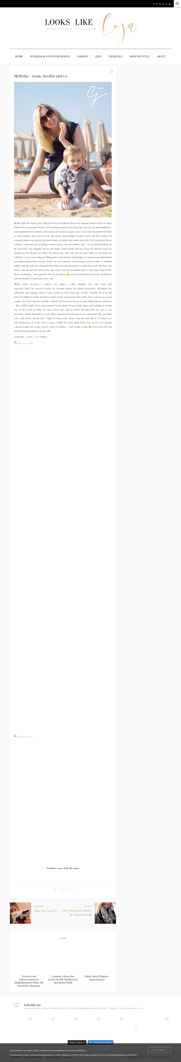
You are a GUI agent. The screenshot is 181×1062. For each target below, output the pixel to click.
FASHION (82, 56)
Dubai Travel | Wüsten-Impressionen (97, 978)
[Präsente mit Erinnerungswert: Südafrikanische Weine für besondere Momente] (29, 957)
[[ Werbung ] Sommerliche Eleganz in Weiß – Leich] (113, 1027)
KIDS (98, 56)
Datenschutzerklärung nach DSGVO (121, 1055)
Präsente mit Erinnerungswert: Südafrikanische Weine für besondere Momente (29, 981)
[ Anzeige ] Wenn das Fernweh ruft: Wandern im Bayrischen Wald (63, 979)
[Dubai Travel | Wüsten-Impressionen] (97, 957)
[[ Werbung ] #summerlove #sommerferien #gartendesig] (90, 1027)
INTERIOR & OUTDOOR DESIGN (50, 56)
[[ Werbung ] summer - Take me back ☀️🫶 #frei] (44, 1027)
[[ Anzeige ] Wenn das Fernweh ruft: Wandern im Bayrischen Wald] (63, 957)
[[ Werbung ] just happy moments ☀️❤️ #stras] (67, 1027)
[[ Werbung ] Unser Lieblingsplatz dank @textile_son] (136, 1027)
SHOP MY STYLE (140, 56)
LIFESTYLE (116, 56)
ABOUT (161, 56)
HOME (19, 56)
